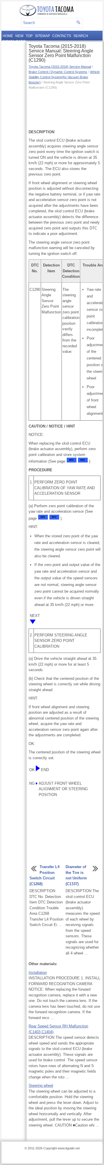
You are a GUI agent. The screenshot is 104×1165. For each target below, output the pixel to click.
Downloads (14, 41)
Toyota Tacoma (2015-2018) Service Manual (60, 66)
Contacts (61, 36)
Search (80, 36)
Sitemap (42, 36)
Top (29, 36)
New (19, 36)
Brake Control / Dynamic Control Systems (58, 72)
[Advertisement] (65, 109)
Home (8, 36)
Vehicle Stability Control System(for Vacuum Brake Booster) (64, 77)
